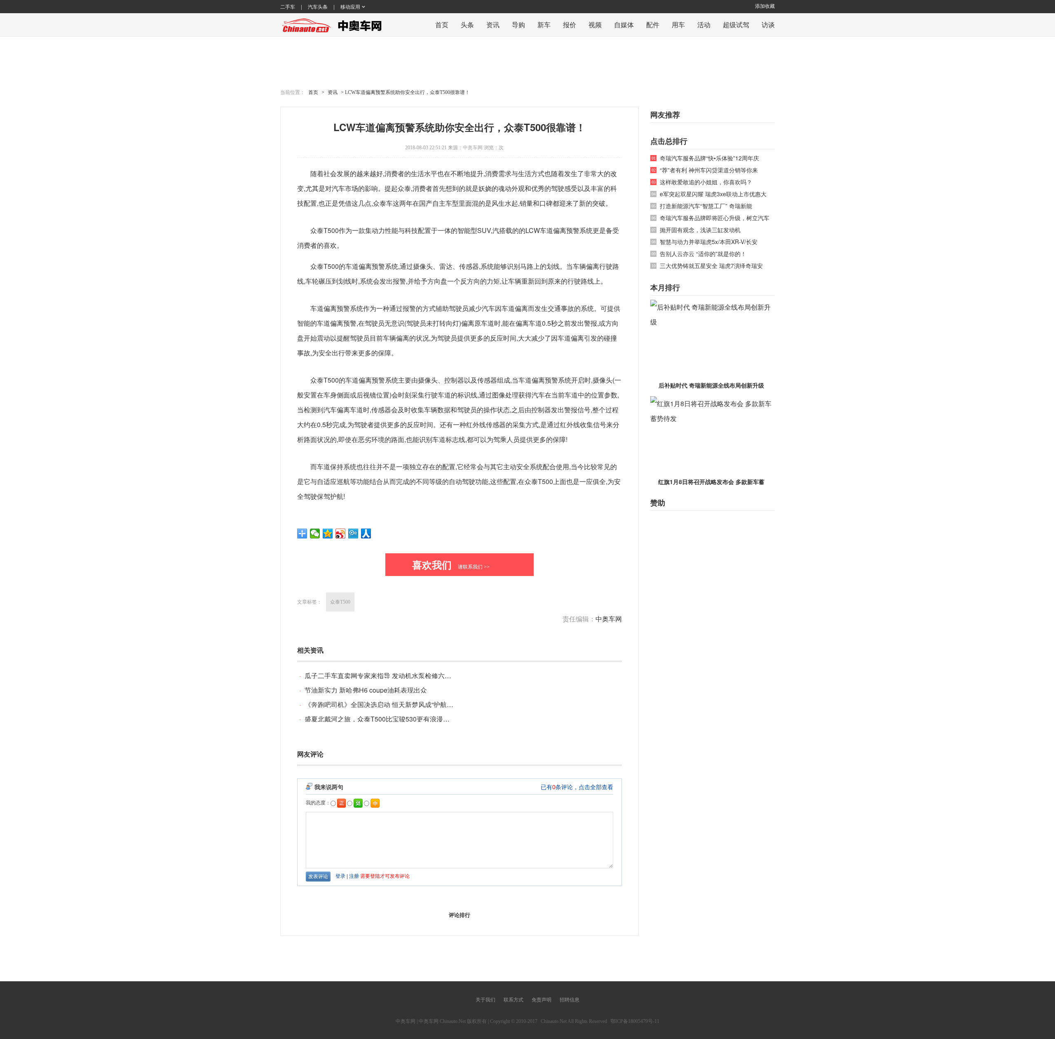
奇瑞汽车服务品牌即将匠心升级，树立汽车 (714, 218)
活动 (703, 24)
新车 (544, 24)
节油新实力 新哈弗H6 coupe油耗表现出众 (366, 690)
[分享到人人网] (366, 533)
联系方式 (513, 1000)
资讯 (492, 24)
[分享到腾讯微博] (353, 533)
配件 (652, 24)
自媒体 (624, 24)
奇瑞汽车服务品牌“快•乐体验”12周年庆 (709, 158)
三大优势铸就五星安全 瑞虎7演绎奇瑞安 (711, 266)
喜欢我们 (451, 564)
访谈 (768, 24)
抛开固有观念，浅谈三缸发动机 (700, 230)
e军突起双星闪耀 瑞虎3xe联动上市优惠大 (713, 194)
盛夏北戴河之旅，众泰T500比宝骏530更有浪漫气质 (380, 719)
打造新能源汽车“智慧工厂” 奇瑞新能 (706, 206)
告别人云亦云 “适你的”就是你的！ (703, 254)
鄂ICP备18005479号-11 (634, 1021)
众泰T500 (340, 602)
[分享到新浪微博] (340, 533)
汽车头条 (318, 7)
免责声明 (541, 1000)
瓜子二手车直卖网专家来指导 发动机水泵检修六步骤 (381, 675)
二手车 (287, 7)
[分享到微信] (315, 533)
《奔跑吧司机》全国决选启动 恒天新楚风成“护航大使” (383, 704)
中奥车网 (473, 147)
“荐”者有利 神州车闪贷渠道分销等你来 (709, 170)
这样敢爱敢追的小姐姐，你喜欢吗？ (706, 182)
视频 (595, 24)
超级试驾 (736, 24)
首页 (441, 24)
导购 (518, 24)
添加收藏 (765, 6)
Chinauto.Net (554, 1021)
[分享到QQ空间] (328, 533)
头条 (467, 24)
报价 (569, 24)
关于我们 (485, 1000)
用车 (678, 24)
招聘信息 (569, 1000)
